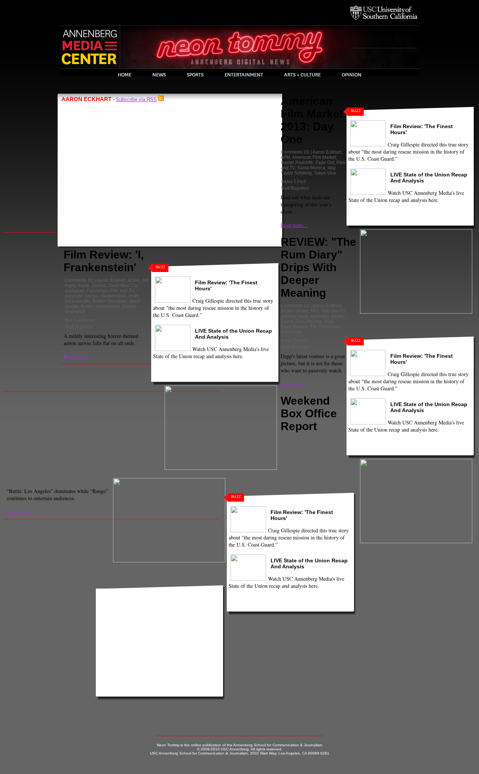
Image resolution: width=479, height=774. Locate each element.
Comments (76, 280)
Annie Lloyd (293, 181)
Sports (195, 75)
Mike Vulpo (293, 468)
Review (314, 321)
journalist (319, 316)
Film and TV (122, 290)
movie (337, 316)
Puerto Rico (293, 321)
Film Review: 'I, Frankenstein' (104, 260)
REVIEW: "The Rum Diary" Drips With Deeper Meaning (318, 267)
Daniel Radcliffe (297, 162)
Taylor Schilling (296, 173)
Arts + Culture (302, 75)
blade (83, 285)
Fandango (97, 290)
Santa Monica (311, 167)
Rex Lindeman (80, 319)
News (159, 75)
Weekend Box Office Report (309, 413)
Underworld (107, 306)
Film (314, 311)
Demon (99, 285)
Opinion (351, 75)
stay (331, 167)
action (134, 280)
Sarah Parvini (294, 339)
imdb (134, 296)
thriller (87, 306)
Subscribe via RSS (136, 99)
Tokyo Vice (325, 173)
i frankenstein (112, 296)
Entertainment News (320, 449)
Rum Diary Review (307, 324)
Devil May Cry (123, 285)
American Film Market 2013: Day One (312, 120)
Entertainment (244, 75)
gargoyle (74, 296)
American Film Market (314, 157)
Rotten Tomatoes (109, 301)
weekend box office (313, 460)
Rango (310, 454)
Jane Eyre (291, 454)
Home (124, 75)
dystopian (75, 290)
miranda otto (77, 301)
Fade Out (324, 162)
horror (91, 296)
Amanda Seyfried (298, 444)
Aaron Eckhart (111, 280)
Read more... (77, 356)
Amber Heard (294, 311)
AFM (285, 157)
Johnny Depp (294, 316)
